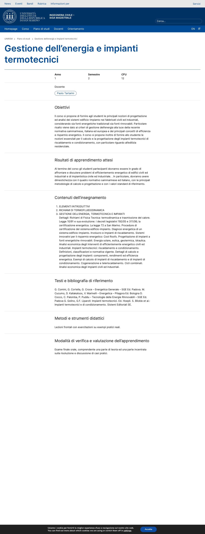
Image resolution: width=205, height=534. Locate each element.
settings (127, 530)
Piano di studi (41, 28)
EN (193, 28)
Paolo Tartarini (65, 93)
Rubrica (42, 3)
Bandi (30, 3)
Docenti (58, 28)
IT (199, 28)
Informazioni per (60, 3)
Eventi (18, 3)
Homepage (11, 28)
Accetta (148, 529)
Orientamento (76, 28)
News (8, 3)
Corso (25, 28)
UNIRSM (9, 39)
